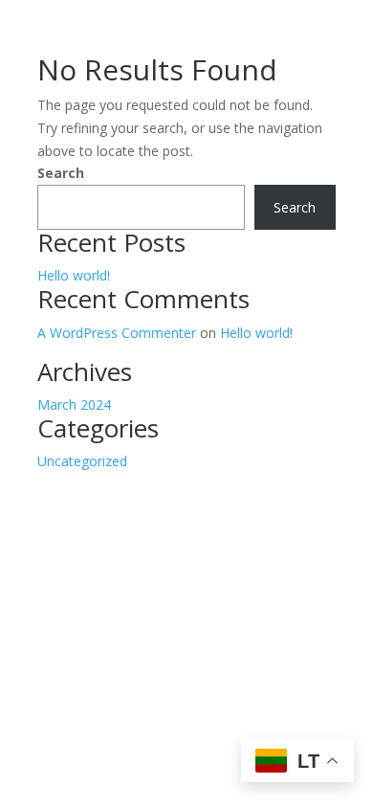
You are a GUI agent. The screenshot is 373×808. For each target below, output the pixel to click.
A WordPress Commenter (116, 333)
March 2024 (74, 404)
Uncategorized (82, 461)
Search (60, 173)
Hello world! (73, 275)
